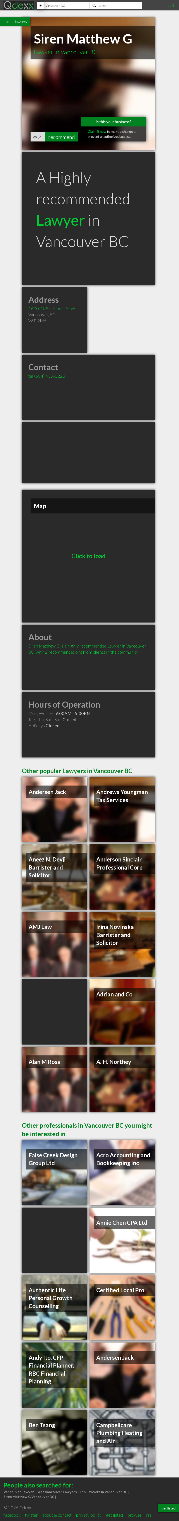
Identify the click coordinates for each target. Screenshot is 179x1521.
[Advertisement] (88, 452)
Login (172, 5)
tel (46, 376)
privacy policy (89, 1515)
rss (148, 1515)
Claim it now (97, 131)
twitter (31, 1515)
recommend (61, 137)
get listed (114, 1515)
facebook (12, 1515)
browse (134, 1515)
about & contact (57, 1515)
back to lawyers (15, 21)
